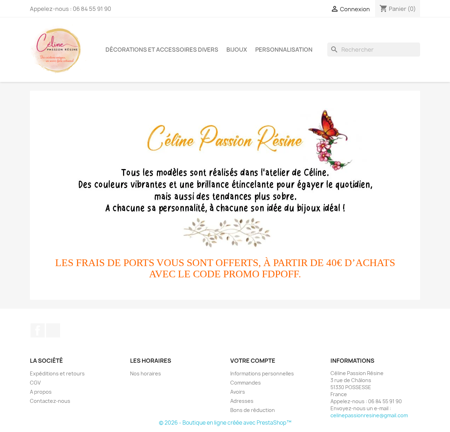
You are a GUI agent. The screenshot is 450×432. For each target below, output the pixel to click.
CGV (35, 382)
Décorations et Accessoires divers (161, 49)
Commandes (245, 382)
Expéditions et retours (57, 373)
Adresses (241, 401)
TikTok (53, 330)
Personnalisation (284, 49)
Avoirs (237, 391)
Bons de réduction (252, 410)
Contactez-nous (50, 401)
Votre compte (252, 361)
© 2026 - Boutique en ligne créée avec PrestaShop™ (225, 422)
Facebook (38, 330)
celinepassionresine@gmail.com (369, 415)
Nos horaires (145, 373)
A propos (41, 391)
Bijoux (236, 49)
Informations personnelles (262, 373)
